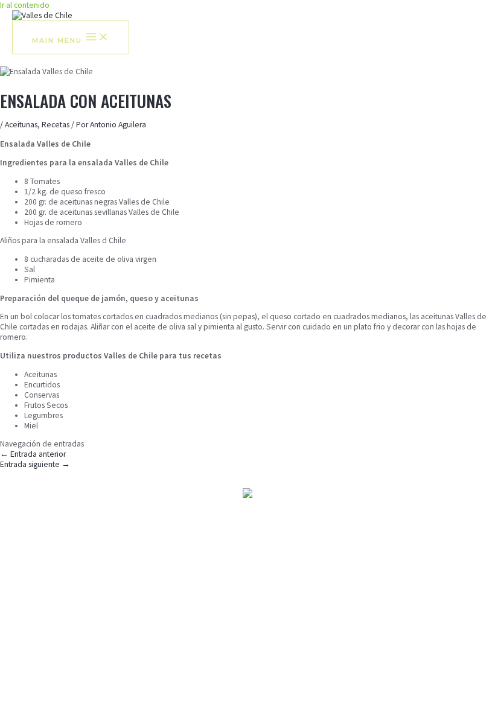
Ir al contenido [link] (25, 5)
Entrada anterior (33, 454)
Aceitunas (21, 124)
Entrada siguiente (35, 464)
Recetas (55, 124)
